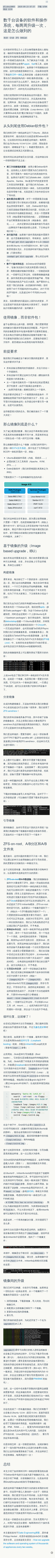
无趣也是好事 (39, 1027)
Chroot (41, 624)
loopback (20, 1064)
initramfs (29, 1044)
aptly (42, 606)
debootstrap (11, 621)
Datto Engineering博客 (29, 1532)
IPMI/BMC (38, 1378)
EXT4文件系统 (19, 448)
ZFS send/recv (10, 710)
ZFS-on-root (13, 879)
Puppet (26, 63)
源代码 (30, 1191)
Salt (33, 63)
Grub (13, 900)
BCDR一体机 (16, 74)
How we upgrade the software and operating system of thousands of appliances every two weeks (26, 1543)
